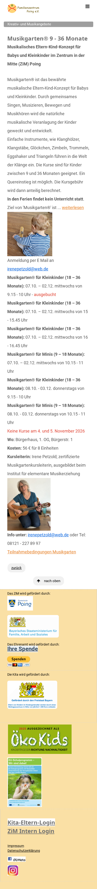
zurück (16, 568)
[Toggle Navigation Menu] (87, 6)
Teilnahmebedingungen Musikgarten (41, 551)
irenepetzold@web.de (27, 268)
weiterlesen (73, 207)
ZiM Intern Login (31, 831)
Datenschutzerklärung (24, 851)
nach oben (52, 581)
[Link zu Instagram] (13, 870)
